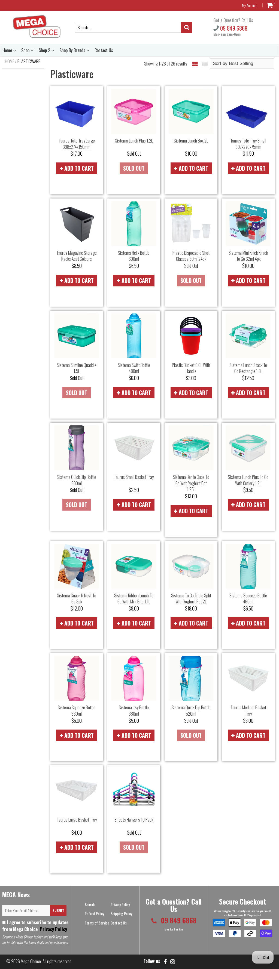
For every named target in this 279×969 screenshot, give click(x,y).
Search (90, 904)
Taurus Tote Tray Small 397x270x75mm (248, 143)
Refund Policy (94, 913)
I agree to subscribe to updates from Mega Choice (35, 925)
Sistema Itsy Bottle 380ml (134, 710)
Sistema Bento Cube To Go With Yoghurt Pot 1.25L (191, 483)
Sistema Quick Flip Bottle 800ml (76, 480)
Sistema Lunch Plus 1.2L (134, 140)
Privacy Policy (53, 929)
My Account (249, 5)
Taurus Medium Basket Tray (248, 710)
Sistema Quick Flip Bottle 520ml (191, 710)
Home (7, 50)
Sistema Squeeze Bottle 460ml (248, 598)
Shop (26, 50)
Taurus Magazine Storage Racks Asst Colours (76, 256)
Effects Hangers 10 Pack (134, 819)
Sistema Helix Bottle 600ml (134, 256)
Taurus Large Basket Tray (77, 819)
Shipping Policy (121, 913)
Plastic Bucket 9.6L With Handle (191, 368)
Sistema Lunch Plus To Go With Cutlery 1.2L (248, 480)
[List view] (205, 64)
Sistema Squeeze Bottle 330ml (76, 710)
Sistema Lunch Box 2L (191, 140)
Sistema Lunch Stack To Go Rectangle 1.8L (248, 368)
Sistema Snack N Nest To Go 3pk (76, 598)
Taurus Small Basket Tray (134, 477)
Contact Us (104, 50)
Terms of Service (97, 923)
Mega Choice (31, 961)
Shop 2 (45, 50)
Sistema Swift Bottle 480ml (134, 368)
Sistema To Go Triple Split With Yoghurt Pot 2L (191, 598)
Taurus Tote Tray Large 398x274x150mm (77, 143)
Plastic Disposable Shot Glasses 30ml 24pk (191, 256)
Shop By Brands (72, 50)
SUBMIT (58, 910)
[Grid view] (195, 64)
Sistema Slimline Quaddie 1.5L (76, 368)
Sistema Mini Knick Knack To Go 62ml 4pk (248, 256)
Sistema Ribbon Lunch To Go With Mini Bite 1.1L (133, 598)
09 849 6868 (233, 28)
